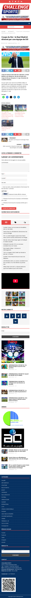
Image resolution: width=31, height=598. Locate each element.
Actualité (3, 480)
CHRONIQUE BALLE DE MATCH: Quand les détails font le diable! (18, 374)
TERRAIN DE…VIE (5, 521)
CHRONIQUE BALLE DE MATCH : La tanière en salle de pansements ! (18, 391)
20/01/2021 (5, 43)
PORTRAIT (4, 511)
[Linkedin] (21, 1)
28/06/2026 (12, 385)
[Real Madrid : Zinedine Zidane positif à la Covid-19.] (7, 123)
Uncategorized (5, 525)
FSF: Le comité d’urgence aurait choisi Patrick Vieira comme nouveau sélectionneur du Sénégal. (19, 466)
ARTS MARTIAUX (5, 482)
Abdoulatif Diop (13, 43)
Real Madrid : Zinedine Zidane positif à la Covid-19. (7, 128)
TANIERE (3, 518)
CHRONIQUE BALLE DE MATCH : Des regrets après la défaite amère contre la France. (18, 399)
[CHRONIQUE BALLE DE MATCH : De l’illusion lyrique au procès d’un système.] (5, 366)
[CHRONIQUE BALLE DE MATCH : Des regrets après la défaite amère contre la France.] (5, 399)
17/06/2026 (12, 402)
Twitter (3, 537)
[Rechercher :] (15, 27)
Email (3, 331)
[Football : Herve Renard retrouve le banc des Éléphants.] (15, 304)
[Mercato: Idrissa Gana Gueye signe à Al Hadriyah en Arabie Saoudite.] (9, 299)
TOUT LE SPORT (5, 523)
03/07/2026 (12, 369)
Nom (3, 174)
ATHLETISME (4, 485)
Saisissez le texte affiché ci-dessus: (17, 194)
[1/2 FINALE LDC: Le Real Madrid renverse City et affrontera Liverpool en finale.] (20, 108)
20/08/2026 (12, 453)
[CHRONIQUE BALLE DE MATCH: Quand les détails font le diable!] (5, 375)
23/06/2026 (12, 393)
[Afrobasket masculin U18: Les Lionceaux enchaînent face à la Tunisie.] (15, 299)
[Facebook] (12, 1)
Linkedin (3, 542)
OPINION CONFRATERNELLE (8, 509)
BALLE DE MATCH (5, 487)
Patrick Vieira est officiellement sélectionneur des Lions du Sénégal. (18, 458)
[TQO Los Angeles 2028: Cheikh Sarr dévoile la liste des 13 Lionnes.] (9, 304)
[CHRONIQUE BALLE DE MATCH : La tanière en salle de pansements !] (5, 392)
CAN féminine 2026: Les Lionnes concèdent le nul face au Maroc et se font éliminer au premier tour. (15, 262)
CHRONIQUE (4, 492)
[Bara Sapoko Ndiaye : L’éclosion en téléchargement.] (22, 299)
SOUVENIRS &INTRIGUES (7, 516)
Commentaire (5, 162)
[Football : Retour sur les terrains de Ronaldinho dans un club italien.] (9, 294)
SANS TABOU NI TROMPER (7, 514)
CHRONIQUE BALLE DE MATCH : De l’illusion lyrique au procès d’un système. (18, 366)
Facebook (4, 535)
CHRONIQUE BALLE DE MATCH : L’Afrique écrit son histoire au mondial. (17, 383)
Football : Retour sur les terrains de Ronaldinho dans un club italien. (18, 450)
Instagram (4, 540)
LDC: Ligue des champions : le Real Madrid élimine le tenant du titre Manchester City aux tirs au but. (7, 115)
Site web (4, 182)
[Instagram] (18, 1)
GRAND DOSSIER (5, 499)
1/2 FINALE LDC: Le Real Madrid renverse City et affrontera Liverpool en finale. (20, 114)
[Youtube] (9, 1)
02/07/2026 (12, 377)
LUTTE (3, 506)
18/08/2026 (12, 460)
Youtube (3, 532)
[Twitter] (15, 1)
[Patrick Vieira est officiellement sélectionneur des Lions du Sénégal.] (15, 294)
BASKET (3, 490)
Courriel (4, 178)
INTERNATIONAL (5, 504)
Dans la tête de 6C (6, 494)
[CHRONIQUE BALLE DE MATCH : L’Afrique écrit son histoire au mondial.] (5, 383)
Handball (4, 502)
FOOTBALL (4, 497)
